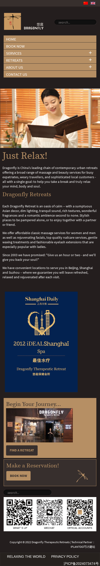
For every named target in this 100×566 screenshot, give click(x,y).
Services (14, 53)
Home (11, 39)
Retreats (14, 60)
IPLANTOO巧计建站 (83, 547)
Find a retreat (22, 450)
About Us (14, 67)
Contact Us (16, 74)
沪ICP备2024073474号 (81, 564)
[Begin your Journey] (39, 441)
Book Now (15, 46)
